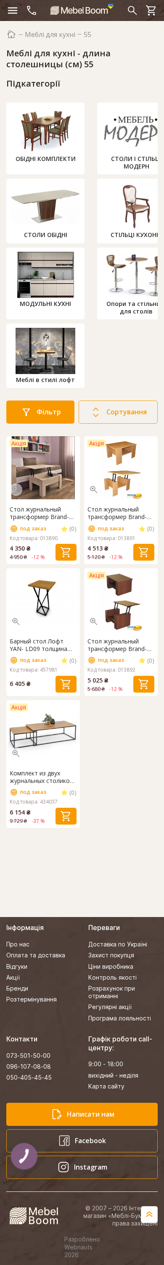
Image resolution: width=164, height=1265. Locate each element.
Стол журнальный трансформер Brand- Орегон (39, 513)
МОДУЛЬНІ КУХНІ (45, 304)
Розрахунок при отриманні (111, 992)
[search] (132, 10)
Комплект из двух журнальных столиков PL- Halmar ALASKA (41, 777)
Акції (13, 977)
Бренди (17, 988)
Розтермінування (31, 999)
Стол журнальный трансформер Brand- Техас (117, 645)
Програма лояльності (119, 1018)
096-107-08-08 (28, 1066)
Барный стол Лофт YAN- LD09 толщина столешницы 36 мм (38, 645)
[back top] (149, 1214)
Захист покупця (111, 955)
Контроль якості (112, 977)
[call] (31, 10)
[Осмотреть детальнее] (16, 489)
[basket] (151, 10)
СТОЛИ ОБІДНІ (45, 235)
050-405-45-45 (29, 1077)
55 (87, 34)
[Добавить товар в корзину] (66, 552)
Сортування (126, 411)
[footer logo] (38, 1215)
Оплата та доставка (35, 955)
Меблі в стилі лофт (45, 380)
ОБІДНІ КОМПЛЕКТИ (46, 159)
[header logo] (82, 9)
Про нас (17, 944)
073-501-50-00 (28, 1055)
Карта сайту (106, 1086)
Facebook (90, 1140)
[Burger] (12, 10)
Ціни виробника (110, 966)
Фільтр (49, 411)
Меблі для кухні (50, 34)
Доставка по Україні (117, 944)
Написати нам (90, 1114)
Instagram (90, 1167)
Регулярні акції (110, 1006)
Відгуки (16, 966)
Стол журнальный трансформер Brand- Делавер (117, 513)
